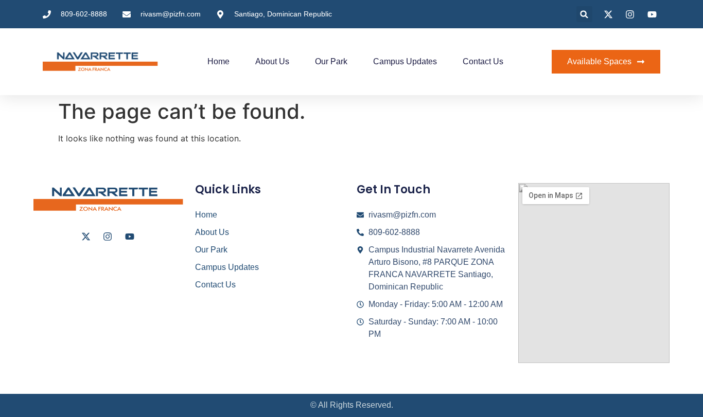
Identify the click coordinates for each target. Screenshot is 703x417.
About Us (272, 61)
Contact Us (483, 61)
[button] (584, 14)
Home (218, 61)
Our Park (331, 61)
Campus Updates (405, 61)
